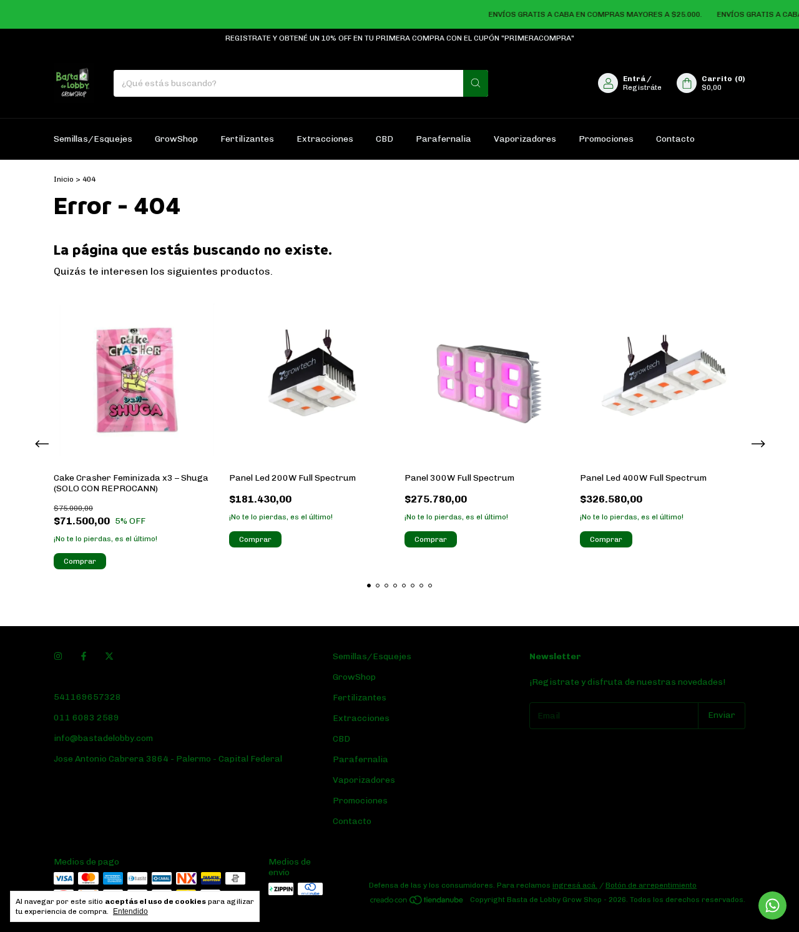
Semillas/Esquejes (93, 139)
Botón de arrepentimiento (651, 885)
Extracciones (325, 139)
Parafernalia (443, 139)
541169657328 (87, 697)
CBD (384, 139)
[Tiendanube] (417, 902)
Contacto (675, 139)
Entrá (634, 78)
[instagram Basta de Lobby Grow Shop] (58, 656)
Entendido (130, 911)
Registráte (642, 87)
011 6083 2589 (86, 717)
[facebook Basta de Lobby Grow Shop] (83, 656)
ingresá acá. (574, 885)
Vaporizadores (525, 139)
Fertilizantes (247, 139)
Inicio (64, 179)
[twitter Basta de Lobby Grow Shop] (109, 656)
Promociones (606, 139)
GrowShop (176, 139)
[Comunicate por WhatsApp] (772, 905)
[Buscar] (475, 83)
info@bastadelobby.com (103, 738)
